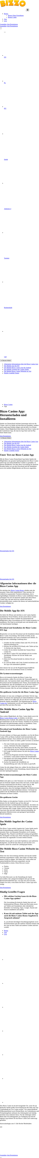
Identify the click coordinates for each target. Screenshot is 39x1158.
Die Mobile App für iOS (11, 366)
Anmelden (3, 24)
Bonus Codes (12, 17)
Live (5, 21)
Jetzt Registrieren (12, 24)
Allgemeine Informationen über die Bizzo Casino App (21, 364)
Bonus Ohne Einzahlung (16, 15)
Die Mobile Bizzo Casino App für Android (17, 367)
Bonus (6, 14)
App (5, 19)
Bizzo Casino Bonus (17, 590)
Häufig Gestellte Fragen (11, 373)
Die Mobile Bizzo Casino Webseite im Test (17, 371)
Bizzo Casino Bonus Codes (8, 718)
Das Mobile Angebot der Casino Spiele (16, 369)
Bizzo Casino (34, 751)
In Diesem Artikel (6, 360)
